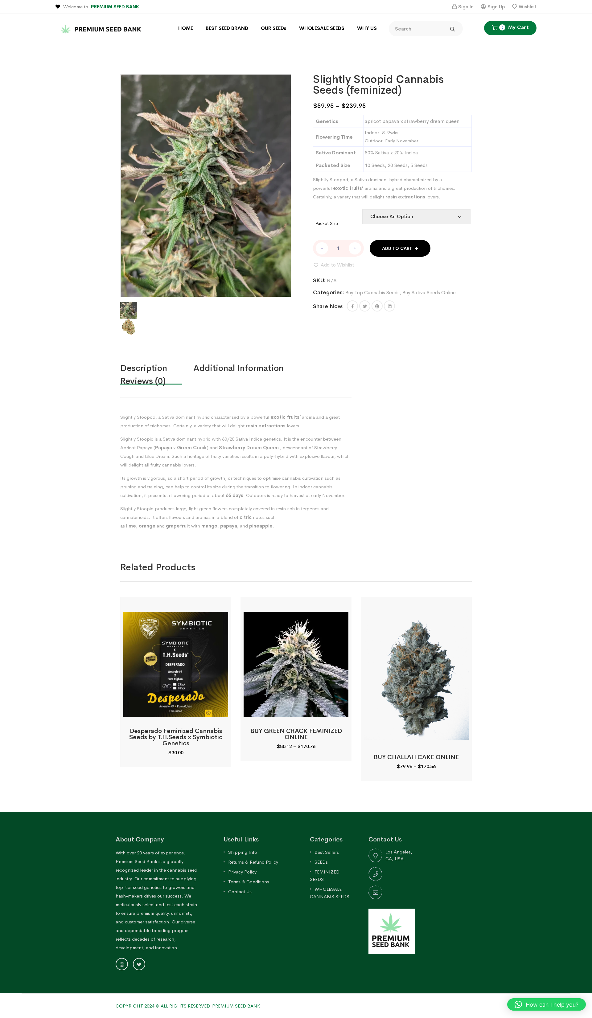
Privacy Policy (242, 872)
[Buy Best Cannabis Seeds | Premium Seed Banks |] (102, 28)
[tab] (156, 368)
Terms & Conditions (248, 882)
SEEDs (321, 862)
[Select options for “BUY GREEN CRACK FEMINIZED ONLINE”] (296, 710)
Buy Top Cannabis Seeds (372, 292)
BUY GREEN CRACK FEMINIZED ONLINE (296, 734)
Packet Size (326, 223)
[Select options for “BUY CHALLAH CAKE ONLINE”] (416, 736)
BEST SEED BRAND (227, 28)
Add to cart (397, 248)
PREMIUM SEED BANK (115, 7)
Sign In (466, 7)
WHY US (367, 28)
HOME (185, 28)
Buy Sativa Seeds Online (429, 292)
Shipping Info (242, 852)
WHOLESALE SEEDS (321, 28)
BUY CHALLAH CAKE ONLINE (416, 757)
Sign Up (496, 7)
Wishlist (527, 7)
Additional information (238, 368)
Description (143, 368)
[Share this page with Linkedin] (389, 306)
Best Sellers (326, 852)
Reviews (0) (143, 381)
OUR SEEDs (273, 28)
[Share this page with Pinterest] (377, 306)
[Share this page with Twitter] (364, 306)
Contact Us (240, 891)
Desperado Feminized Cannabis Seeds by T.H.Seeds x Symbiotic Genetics (176, 737)
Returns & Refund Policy (253, 862)
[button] (333, 265)
